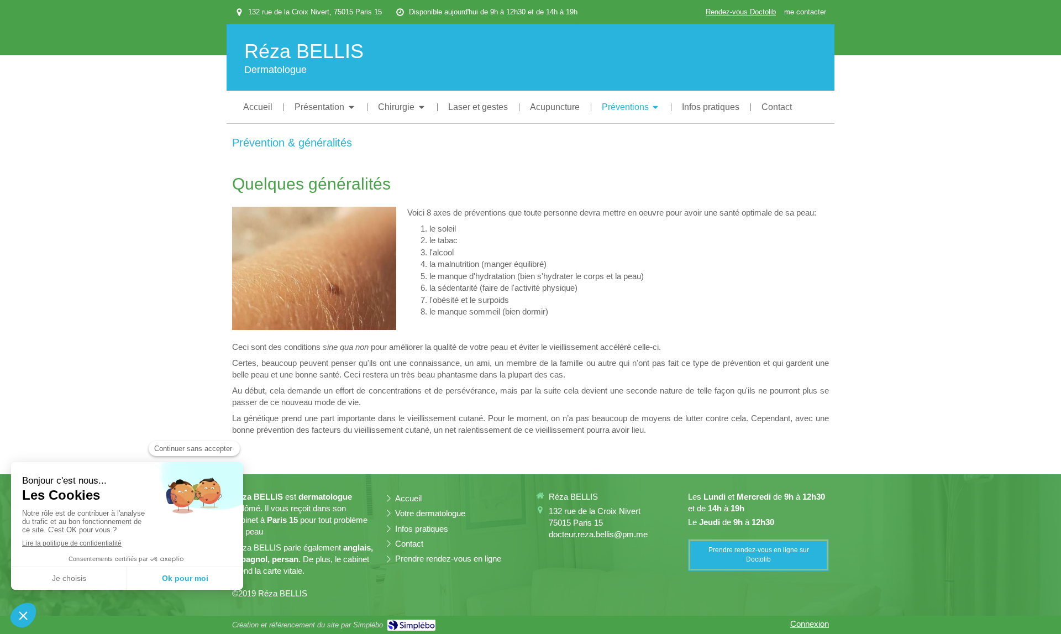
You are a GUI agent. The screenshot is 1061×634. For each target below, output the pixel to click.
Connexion (809, 623)
